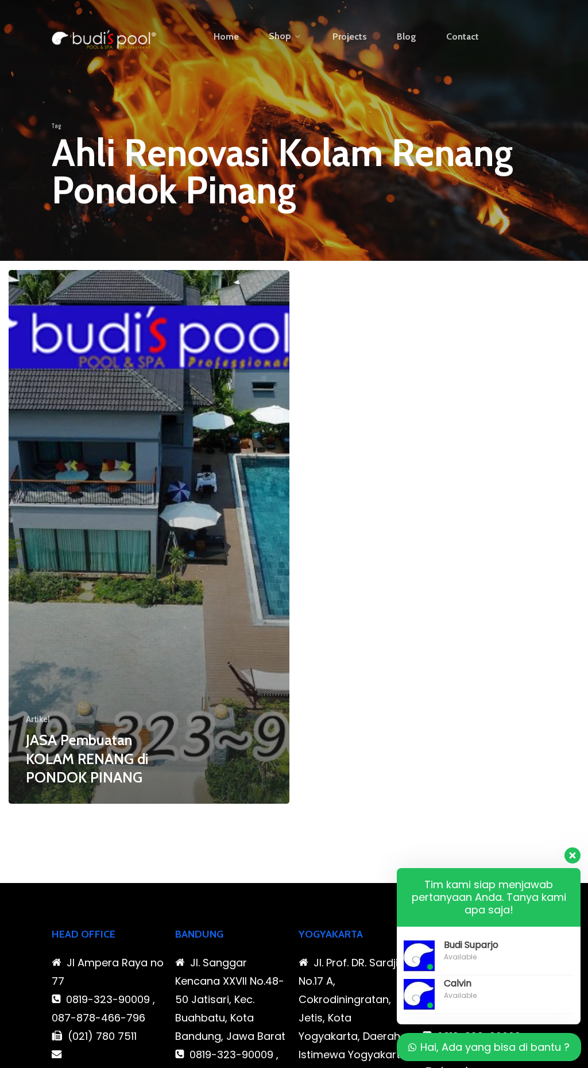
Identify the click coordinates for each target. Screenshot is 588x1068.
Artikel (38, 719)
